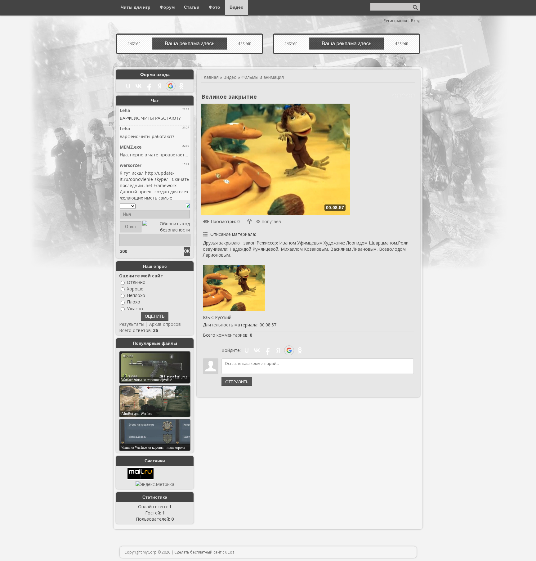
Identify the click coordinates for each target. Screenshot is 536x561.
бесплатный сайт (205, 552)
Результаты (131, 324)
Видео (230, 77)
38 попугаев (268, 221)
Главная (210, 77)
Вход (415, 20)
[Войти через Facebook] (267, 350)
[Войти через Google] (289, 350)
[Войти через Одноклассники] (300, 350)
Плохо (133, 302)
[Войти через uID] (246, 350)
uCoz (229, 552)
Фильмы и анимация (262, 77)
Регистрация (395, 20)
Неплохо (136, 295)
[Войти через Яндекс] (278, 350)
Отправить (236, 381)
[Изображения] (234, 288)
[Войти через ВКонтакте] (257, 350)
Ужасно (135, 309)
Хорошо (135, 289)
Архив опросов (165, 324)
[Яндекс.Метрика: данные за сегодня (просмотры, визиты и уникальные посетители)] (155, 484)
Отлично (136, 282)
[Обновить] (188, 205)
